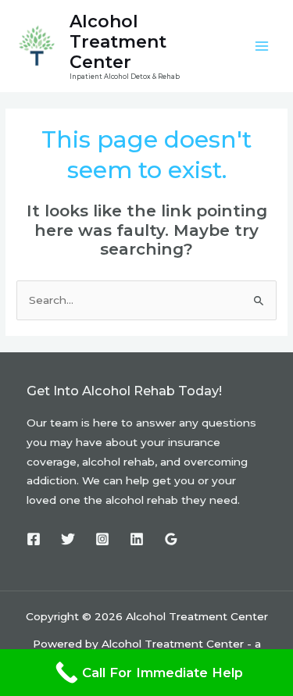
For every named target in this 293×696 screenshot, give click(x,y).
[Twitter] (68, 539)
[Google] (171, 539)
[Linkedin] (137, 539)
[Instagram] (102, 539)
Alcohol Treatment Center (118, 42)
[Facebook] (34, 539)
